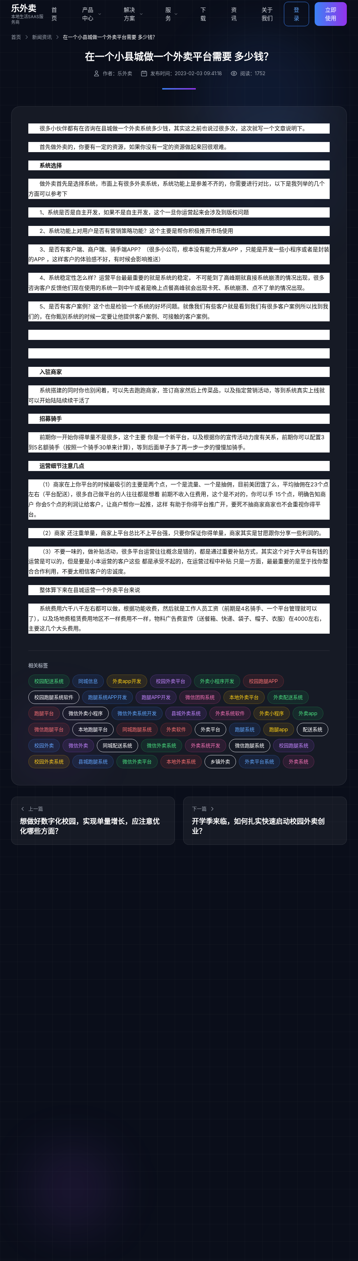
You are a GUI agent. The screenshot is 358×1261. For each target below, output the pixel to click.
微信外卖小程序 (86, 713)
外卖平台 (210, 729)
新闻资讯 (42, 37)
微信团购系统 (200, 697)
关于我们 (267, 14)
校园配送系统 (49, 681)
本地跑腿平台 (93, 729)
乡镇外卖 (220, 761)
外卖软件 (176, 729)
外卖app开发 (127, 681)
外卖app (308, 713)
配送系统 (312, 729)
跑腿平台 (44, 713)
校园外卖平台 (170, 681)
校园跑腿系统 (293, 745)
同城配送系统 (117, 745)
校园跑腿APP (263, 681)
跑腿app (278, 729)
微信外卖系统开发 (137, 713)
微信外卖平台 (137, 761)
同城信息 (88, 681)
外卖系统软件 (230, 713)
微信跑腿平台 (49, 729)
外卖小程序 (271, 713)
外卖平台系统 (259, 761)
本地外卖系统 (181, 761)
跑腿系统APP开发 (107, 697)
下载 (203, 14)
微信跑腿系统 (249, 745)
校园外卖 (44, 745)
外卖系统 (298, 761)
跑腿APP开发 (156, 697)
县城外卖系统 (186, 713)
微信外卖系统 (161, 745)
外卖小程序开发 (217, 681)
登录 (296, 14)
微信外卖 (78, 745)
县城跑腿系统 (93, 761)
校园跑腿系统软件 (53, 697)
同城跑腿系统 (137, 729)
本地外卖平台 (244, 697)
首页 (54, 14)
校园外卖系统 (49, 761)
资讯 (234, 14)
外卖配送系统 (288, 697)
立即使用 (330, 14)
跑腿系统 (245, 729)
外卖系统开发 (205, 745)
